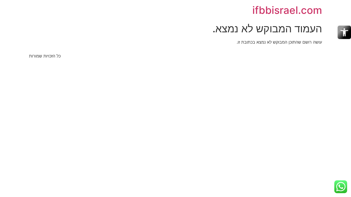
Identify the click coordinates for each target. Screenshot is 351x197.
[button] (344, 32)
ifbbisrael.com (287, 10)
